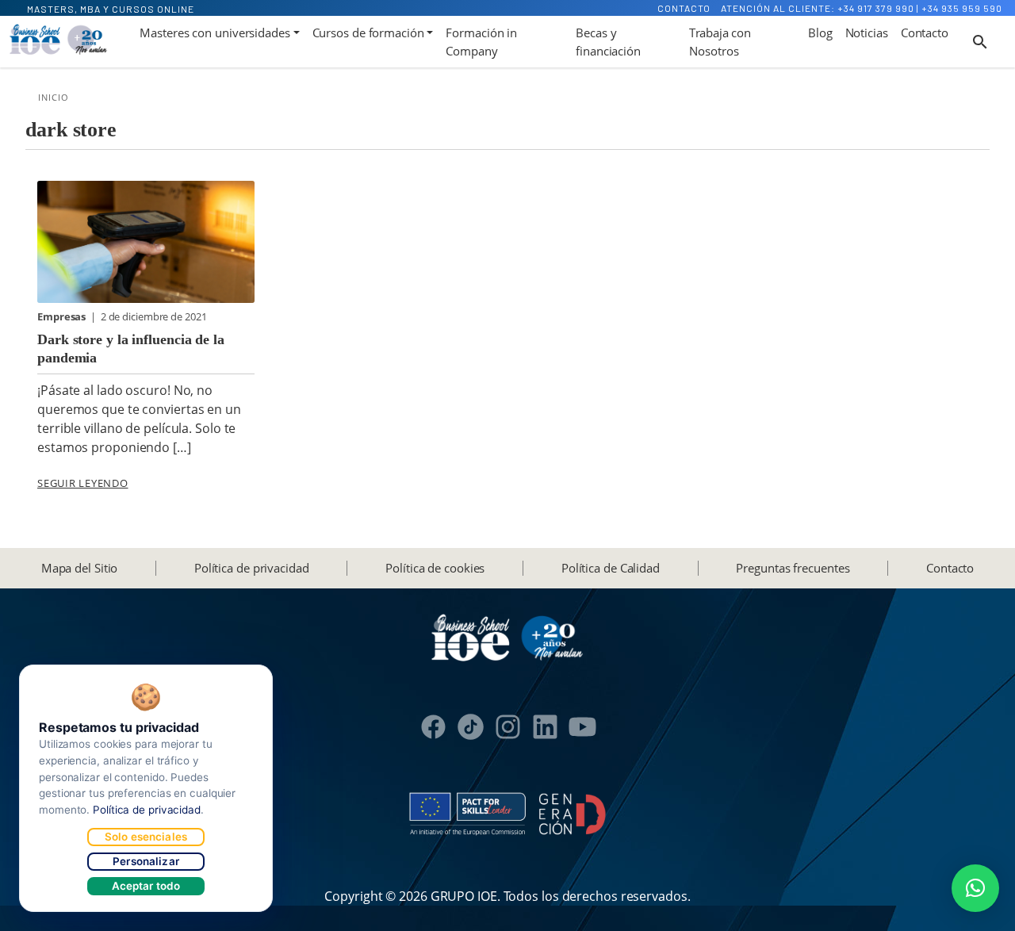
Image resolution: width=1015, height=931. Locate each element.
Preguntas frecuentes (792, 568)
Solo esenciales (146, 836)
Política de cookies (435, 568)
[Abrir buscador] (980, 42)
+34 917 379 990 (875, 7)
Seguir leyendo (82, 483)
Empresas (62, 316)
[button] (975, 888)
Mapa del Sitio (79, 568)
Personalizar (146, 861)
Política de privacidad (251, 568)
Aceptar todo (146, 885)
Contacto (683, 7)
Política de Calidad (610, 568)
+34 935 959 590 (961, 7)
